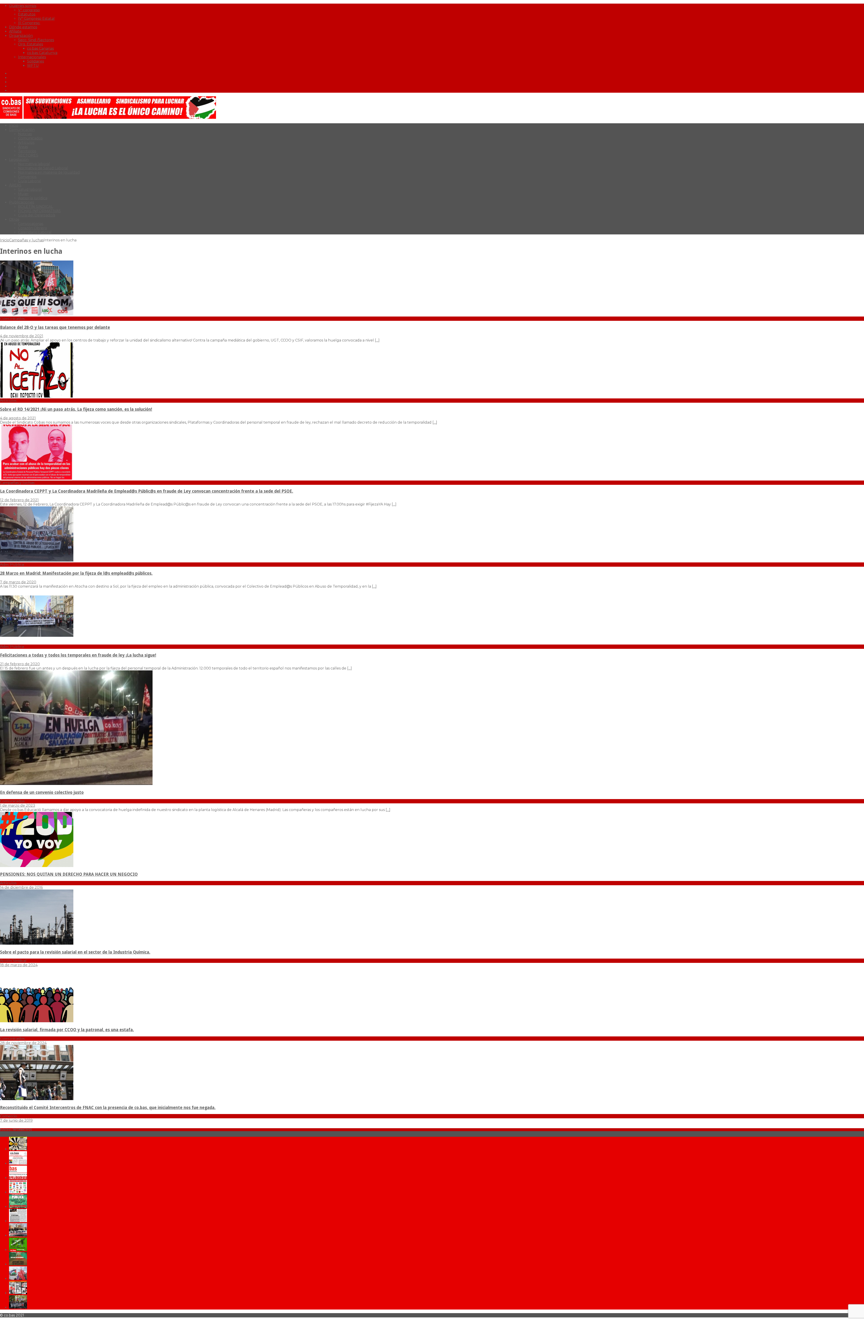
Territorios (27, 151)
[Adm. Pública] (36, 560)
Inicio (13, 125)
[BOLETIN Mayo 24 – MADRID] (18, 1278)
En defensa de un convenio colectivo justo (42, 792)
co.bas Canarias (40, 48)
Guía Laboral (29, 181)
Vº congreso (29, 10)
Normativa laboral (34, 164)
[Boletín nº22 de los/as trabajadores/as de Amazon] (18, 1293)
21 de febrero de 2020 (20, 664)
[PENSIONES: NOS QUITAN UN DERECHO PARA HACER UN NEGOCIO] (36, 866)
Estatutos (26, 14)
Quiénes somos (22, 6)
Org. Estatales (30, 44)
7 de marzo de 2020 (18, 582)
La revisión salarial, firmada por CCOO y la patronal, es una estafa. (67, 1029)
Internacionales (32, 57)
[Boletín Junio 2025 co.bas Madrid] (18, 1163)
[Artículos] (36, 396)
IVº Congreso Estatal (36, 18)
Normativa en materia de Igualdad (49, 172)
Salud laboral (30, 189)
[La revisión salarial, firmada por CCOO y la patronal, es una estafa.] (36, 1021)
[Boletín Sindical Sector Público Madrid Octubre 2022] (18, 1307)
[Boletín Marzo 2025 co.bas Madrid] (18, 1192)
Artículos (26, 142)
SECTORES (28, 155)
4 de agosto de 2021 (18, 418)
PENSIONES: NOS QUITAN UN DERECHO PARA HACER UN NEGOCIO (69, 874)
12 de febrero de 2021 (19, 500)
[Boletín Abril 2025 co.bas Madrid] (18, 1178)
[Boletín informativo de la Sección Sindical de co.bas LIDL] (18, 1235)
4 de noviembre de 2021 (21, 336)
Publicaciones (21, 202)
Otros (14, 219)
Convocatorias (30, 224)
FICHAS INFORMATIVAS (39, 211)
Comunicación (22, 130)
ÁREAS (15, 185)
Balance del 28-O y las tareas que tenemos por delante (55, 327)
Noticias (25, 134)
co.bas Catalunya (42, 53)
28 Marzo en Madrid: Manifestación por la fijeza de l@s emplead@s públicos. (76, 573)
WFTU (33, 65)
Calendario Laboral (35, 232)
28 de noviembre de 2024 (23, 1043)
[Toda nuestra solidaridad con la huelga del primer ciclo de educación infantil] (18, 1149)
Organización (21, 36)
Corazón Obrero (32, 228)
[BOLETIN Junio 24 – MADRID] (18, 1264)
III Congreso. (29, 23)
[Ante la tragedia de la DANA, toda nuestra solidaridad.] (18, 1221)
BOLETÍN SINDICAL (35, 206)
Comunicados (30, 138)
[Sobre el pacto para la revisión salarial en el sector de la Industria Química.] (36, 943)
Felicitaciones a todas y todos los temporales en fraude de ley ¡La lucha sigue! (78, 655)
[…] (377, 340)
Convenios (27, 177)
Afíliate (15, 31)
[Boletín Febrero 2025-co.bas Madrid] (18, 1206)
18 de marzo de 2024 (19, 965)
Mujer (23, 194)
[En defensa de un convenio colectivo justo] (76, 784)
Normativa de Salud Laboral (43, 168)
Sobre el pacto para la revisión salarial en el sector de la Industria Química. (75, 952)
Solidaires (35, 61)
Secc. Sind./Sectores (36, 40)
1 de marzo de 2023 (17, 805)
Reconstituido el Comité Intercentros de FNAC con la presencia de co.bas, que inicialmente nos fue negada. (108, 1107)
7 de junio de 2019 (16, 1120)
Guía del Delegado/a (36, 215)
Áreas (23, 147)
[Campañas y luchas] (36, 478)
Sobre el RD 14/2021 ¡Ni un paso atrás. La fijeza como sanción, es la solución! (76, 409)
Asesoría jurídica (32, 198)
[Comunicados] (36, 314)
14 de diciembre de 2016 (21, 887)
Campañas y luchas (26, 240)
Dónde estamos (23, 27)
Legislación (19, 159)
